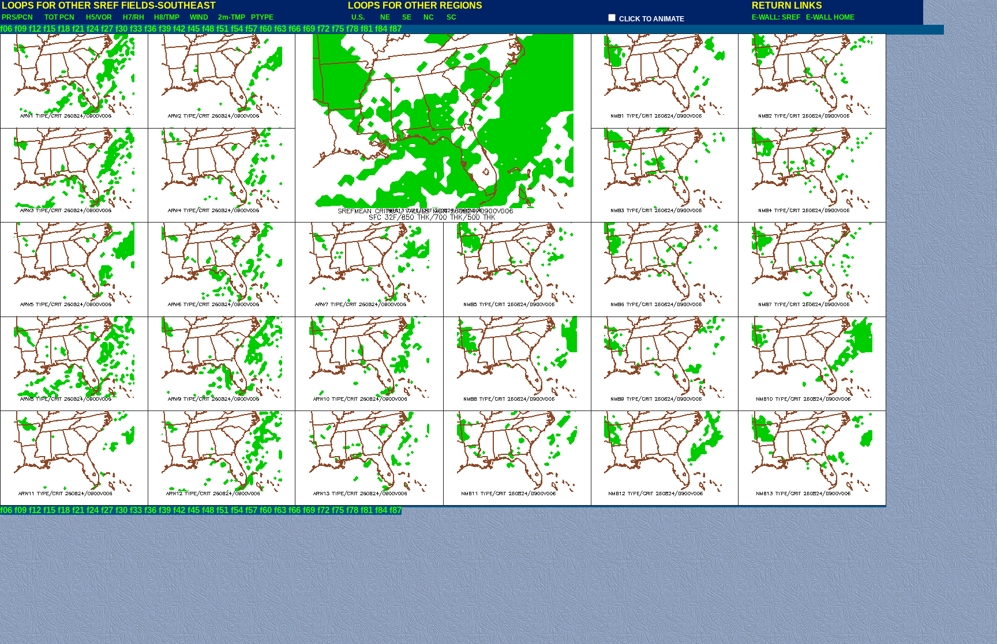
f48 (208, 28)
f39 (165, 28)
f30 (121, 28)
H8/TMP (166, 17)
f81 (367, 28)
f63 (280, 28)
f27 (107, 28)
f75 (338, 28)
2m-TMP (231, 17)
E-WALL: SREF (778, 17)
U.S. (358, 17)
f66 (294, 28)
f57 (251, 28)
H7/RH (133, 17)
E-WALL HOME (830, 17)
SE (406, 17)
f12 (35, 28)
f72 (323, 28)
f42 (179, 28)
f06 (6, 28)
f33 (136, 28)
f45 (194, 28)
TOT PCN (59, 17)
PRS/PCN (17, 17)
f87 (395, 28)
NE (385, 17)
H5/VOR (99, 17)
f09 (20, 28)
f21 (78, 28)
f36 (150, 28)
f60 (266, 28)
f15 (49, 28)
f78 (352, 28)
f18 (64, 28)
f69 (309, 28)
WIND (199, 17)
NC (428, 17)
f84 (381, 28)
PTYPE (262, 17)
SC (451, 17)
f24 (93, 28)
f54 (237, 28)
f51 (222, 28)
